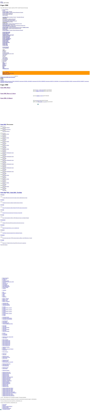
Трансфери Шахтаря (20, 17)
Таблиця (4, 346)
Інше (3, 62)
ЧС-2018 (4, 308)
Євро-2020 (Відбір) (5, 325)
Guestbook (4, 288)
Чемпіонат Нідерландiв (6, 371)
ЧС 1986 (3, 313)
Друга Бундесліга (5, 26)
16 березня (2, 192)
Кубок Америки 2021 (6, 339)
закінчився (6, 81)
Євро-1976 (4, 175)
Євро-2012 (4, 141)
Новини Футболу (5, 276)
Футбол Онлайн (5, 11)
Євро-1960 (4, 188)
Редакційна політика (6, 407)
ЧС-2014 (4, 310)
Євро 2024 (3, 122)
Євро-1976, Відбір (5, 177)
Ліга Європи (4, 60)
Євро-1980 (4, 171)
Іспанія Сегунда (5, 359)
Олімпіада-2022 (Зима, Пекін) (7, 388)
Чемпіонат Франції (5, 368)
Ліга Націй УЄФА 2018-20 (7, 317)
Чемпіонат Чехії (5, 383)
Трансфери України (12, 17)
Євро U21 (4, 55)
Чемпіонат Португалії (6, 370)
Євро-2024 (4, 50)
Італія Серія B (4, 29)
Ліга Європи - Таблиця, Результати (8, 19)
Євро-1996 (4, 156)
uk (0, 1)
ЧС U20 (3, 56)
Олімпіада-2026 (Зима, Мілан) (7, 386)
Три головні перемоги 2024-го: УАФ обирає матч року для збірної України (15, 216)
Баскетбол (4, 64)
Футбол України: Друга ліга (7, 14)
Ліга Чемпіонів (5, 59)
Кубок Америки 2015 (6, 342)
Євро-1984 (4, 167)
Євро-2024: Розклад (5, 129)
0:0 (38, 100)
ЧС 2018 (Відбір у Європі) (7, 309)
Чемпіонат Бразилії (5, 379)
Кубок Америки (5, 337)
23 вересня (2, 233)
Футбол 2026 (4, 277)
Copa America (4, 57)
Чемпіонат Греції (5, 384)
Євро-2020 (4, 134)
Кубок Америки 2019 (6, 340)
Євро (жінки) (4, 54)
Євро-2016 (4, 137)
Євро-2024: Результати (6, 127)
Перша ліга (4, 351)
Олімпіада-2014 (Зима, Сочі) (7, 391)
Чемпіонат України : (6, 345)
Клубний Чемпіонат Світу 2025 (8, 53)
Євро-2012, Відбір (5, 143)
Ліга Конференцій (5, 283)
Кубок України (5, 15)
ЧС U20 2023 (4, 332)
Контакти (4, 403)
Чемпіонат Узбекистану (6, 376)
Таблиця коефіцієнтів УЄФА (7, 21)
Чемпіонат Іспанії (5, 358)
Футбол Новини (5, 9)
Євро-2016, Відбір (5, 139)
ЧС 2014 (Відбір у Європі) (7, 311)
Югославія (42, 91)
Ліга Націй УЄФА (5, 52)
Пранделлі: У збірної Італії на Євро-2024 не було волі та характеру (14, 241)
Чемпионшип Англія (6, 24)
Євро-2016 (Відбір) (5, 327)
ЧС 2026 (3, 51)
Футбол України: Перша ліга (7, 13)
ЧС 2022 (3, 306)
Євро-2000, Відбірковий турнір (8, 154)
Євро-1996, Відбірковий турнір (8, 158)
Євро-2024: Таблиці (6, 125)
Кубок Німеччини (12, 26)
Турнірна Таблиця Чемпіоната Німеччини (17, 25)
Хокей (3, 292)
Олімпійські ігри (5, 68)
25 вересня (2, 228)
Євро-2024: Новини (3, 242)
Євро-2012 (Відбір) (5, 329)
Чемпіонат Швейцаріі (6, 380)
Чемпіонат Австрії (5, 373)
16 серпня (2, 238)
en (1, 1)
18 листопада (2, 218)
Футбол (1, 2)
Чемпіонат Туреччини (6, 377)
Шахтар (3, 71)
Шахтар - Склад (11, 73)
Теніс (3, 67)
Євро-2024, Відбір (5, 132)
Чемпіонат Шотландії (6, 381)
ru (2, 1)
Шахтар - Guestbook (6, 299)
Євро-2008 (4, 145)
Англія (38, 95)
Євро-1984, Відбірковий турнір (8, 169)
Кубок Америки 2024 (6, 338)
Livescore (10, 11)
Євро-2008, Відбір (5, 147)
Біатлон (3, 65)
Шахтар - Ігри (4, 73)
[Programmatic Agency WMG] (0, 409)
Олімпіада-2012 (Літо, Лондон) (7, 392)
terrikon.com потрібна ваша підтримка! (7, 77)
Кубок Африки (5, 58)
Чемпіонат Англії (5, 354)
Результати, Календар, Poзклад (7, 347)
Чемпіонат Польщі (5, 374)
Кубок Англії (13, 24)
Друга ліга (4, 352)
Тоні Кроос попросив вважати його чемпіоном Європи (12, 231)
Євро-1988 (4, 164)
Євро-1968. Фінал (5, 87)
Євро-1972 (4, 179)
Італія (37, 91)
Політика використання (6, 406)
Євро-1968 (4, 182)
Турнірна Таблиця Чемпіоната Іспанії (15, 27)
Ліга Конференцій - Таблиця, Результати (9, 20)
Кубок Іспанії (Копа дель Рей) (7, 360)
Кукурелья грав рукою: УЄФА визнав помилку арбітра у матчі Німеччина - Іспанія (17, 236)
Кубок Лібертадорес (6, 284)
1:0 (42, 101)
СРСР (42, 95)
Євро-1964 (4, 186)
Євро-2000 (4, 152)
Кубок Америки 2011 (6, 343)
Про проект (4, 402)
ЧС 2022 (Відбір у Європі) (7, 307)
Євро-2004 (4, 149)
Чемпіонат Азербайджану (7, 378)
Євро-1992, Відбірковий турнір (8, 162)
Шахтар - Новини (5, 72)
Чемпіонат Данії (5, 382)
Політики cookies (5, 405)
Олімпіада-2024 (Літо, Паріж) (7, 387)
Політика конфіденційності (7, 404)
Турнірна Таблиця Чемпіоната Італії (14, 28)
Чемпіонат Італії (5, 365)
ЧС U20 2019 (4, 333)
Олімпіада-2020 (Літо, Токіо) (7, 389)
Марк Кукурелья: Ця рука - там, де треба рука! (10, 226)
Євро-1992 (4, 160)
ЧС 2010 (3, 312)
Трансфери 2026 (5, 301)
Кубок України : (5, 349)
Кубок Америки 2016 (6, 341)
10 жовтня (2, 223)
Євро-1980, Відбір (5, 173)
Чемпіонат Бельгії (5, 372)
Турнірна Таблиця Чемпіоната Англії (15, 23)
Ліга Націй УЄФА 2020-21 (7, 316)
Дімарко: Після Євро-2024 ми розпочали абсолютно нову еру (13, 221)
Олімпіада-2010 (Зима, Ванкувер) (8, 393)
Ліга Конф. (4, 61)
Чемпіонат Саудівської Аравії (7, 375)
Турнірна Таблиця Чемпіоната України (16, 12)
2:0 (39, 91)
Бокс (3, 66)
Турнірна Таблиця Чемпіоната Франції (16, 30)
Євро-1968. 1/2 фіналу (6, 98)
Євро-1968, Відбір (5, 184)
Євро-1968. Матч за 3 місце (8, 93)
